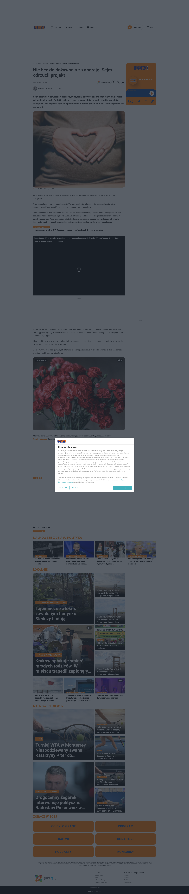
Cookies (70, 482)
